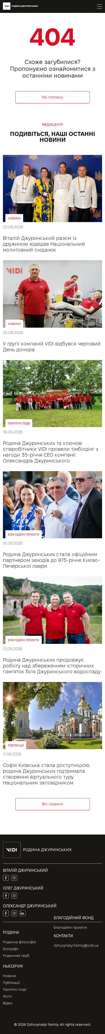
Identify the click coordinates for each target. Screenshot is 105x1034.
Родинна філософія (19, 942)
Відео (7, 1003)
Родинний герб (16, 956)
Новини (9, 976)
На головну (52, 97)
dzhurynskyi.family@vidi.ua (76, 945)
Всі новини (52, 804)
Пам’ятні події (15, 989)
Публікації (11, 983)
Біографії (10, 949)
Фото (7, 996)
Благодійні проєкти (70, 927)
